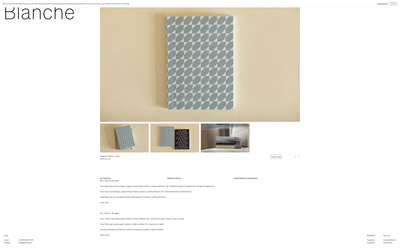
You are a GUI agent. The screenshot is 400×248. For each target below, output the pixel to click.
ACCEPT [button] (393, 4)
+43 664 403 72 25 (25, 240)
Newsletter (371, 235)
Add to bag (276, 157)
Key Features (105, 178)
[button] (7, 235)
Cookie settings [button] (382, 4)
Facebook (371, 240)
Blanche (39, 11)
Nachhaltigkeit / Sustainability (246, 178)
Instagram (371, 243)
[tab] (133, 178)
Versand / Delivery (174, 178)
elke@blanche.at (25, 243)
